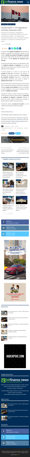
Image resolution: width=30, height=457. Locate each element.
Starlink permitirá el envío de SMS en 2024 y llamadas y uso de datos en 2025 (22, 151)
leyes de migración (20, 128)
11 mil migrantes (7, 126)
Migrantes (25, 128)
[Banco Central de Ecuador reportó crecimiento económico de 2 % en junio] (21, 167)
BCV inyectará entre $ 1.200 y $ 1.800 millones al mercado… (18, 312)
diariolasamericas (9, 112)
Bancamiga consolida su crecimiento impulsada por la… (18, 324)
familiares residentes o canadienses (7, 128)
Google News (20, 118)
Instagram (17, 121)
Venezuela (3, 129)
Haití (15, 128)
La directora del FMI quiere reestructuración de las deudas (7, 151)
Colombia (16, 126)
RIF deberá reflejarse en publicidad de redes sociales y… (17, 337)
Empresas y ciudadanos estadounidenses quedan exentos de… (17, 331)
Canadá (12, 126)
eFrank (18, 454)
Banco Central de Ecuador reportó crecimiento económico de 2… (18, 318)
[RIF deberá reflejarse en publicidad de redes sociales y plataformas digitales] (8, 200)
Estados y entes (11, 24)
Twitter (12, 121)
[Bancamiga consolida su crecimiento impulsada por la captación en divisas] (8, 183)
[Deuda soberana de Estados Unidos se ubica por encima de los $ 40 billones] (21, 200)
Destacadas (4, 24)
